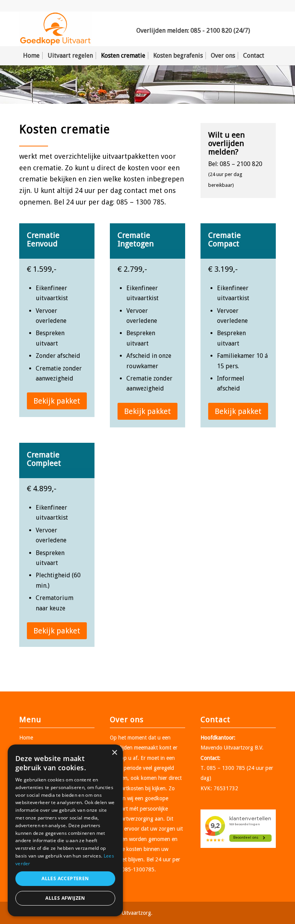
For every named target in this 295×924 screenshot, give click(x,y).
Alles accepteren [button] (65, 878)
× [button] (114, 753)
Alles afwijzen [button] (65, 898)
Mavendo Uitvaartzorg (227, 748)
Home (26, 738)
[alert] (65, 830)
